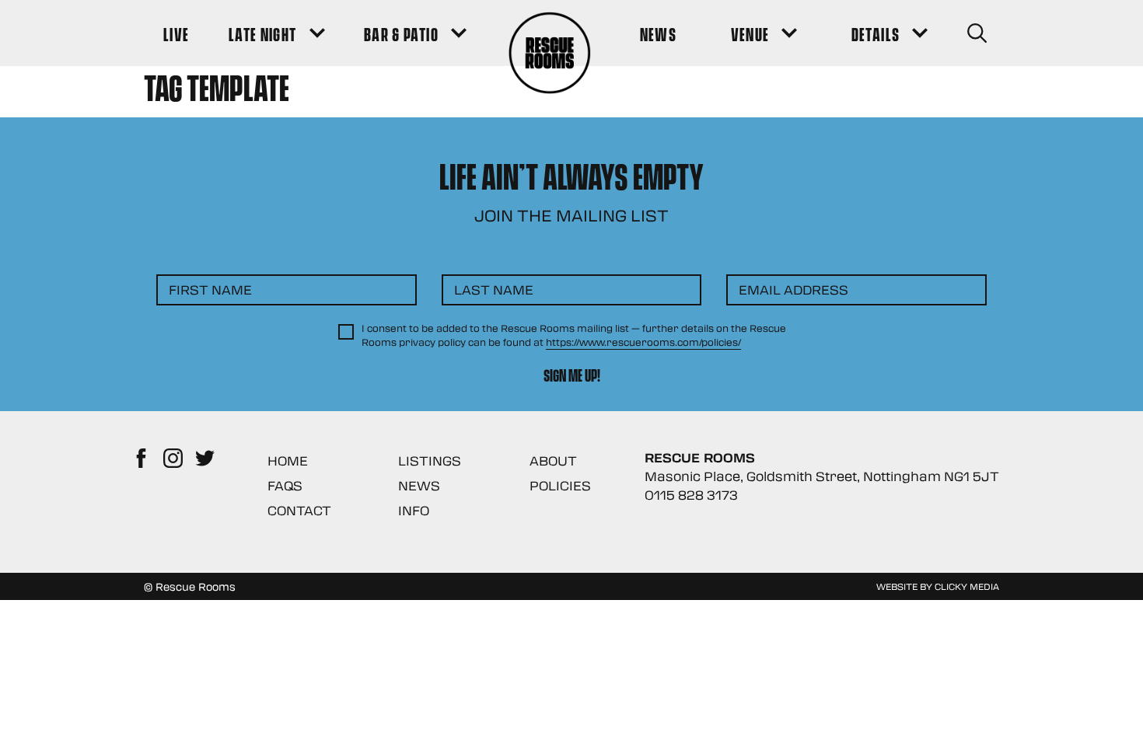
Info (413, 510)
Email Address (793, 289)
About (553, 460)
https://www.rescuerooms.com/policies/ (643, 342)
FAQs (284, 485)
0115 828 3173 (691, 495)
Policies (560, 485)
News (419, 485)
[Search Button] (977, 33)
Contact (299, 510)
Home (287, 460)
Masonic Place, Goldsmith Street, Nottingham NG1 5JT (822, 476)
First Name (210, 289)
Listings (429, 460)
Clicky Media (967, 586)
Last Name (493, 289)
